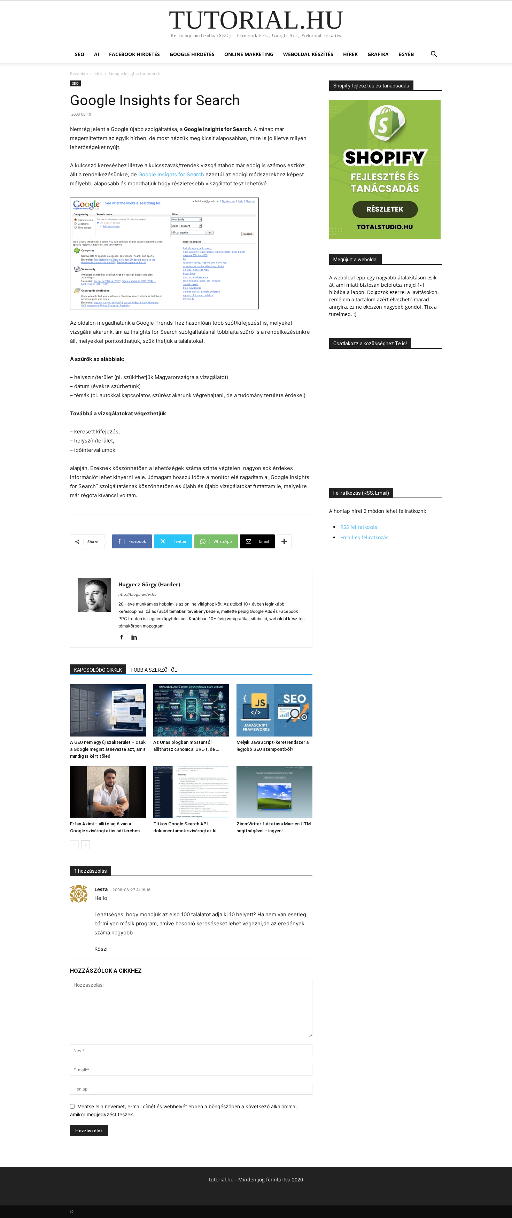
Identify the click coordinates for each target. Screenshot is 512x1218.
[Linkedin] (136, 637)
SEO (79, 54)
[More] (284, 541)
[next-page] (85, 844)
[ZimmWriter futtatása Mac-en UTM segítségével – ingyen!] (274, 792)
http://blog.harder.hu (137, 594)
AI (96, 54)
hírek (350, 54)
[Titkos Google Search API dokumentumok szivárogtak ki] (191, 792)
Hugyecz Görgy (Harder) (149, 584)
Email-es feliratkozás (364, 537)
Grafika (378, 54)
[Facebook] (124, 637)
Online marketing (248, 54)
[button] (433, 55)
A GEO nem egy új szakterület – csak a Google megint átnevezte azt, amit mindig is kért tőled (108, 749)
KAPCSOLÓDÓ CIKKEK (98, 670)
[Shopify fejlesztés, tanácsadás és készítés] (385, 237)
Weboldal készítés (308, 54)
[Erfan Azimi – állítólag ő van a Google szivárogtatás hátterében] (108, 792)
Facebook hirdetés (134, 54)
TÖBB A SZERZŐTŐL (153, 670)
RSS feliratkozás (358, 527)
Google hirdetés (192, 54)
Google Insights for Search (171, 174)
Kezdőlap (79, 73)
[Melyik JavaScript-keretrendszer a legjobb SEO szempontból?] (274, 710)
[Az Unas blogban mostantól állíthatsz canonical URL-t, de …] (191, 710)
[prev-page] (74, 844)
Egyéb (406, 54)
